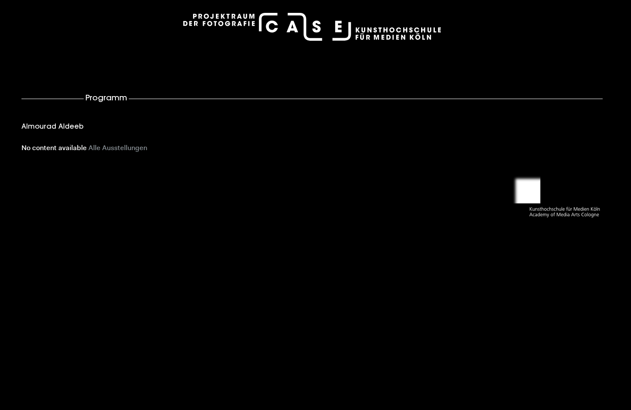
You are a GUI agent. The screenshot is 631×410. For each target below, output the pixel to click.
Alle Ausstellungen (117, 148)
